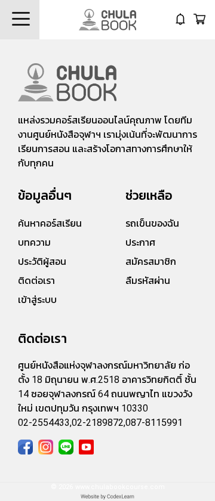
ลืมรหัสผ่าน (147, 280)
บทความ (34, 242)
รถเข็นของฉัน (152, 223)
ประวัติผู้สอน (42, 261)
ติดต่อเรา (36, 280)
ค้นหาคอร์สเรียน (50, 223)
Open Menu (19, 19)
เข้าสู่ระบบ (37, 299)
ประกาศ (140, 242)
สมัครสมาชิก (150, 261)
